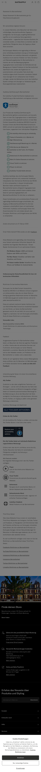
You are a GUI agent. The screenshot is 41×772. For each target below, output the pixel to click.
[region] (20, 753)
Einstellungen (20, 768)
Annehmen (20, 758)
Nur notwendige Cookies (20, 763)
